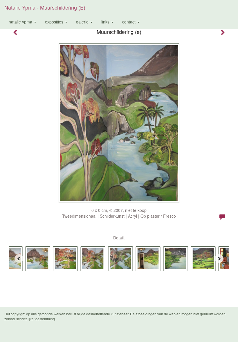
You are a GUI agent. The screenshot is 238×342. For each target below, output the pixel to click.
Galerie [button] (83, 22)
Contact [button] (129, 22)
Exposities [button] (54, 22)
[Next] (219, 258)
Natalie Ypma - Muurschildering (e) (44, 7)
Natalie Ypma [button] (21, 22)
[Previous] (19, 258)
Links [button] (106, 22)
